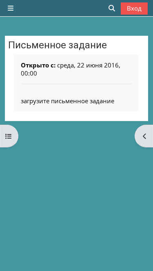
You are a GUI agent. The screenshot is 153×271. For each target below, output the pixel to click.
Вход (134, 8)
